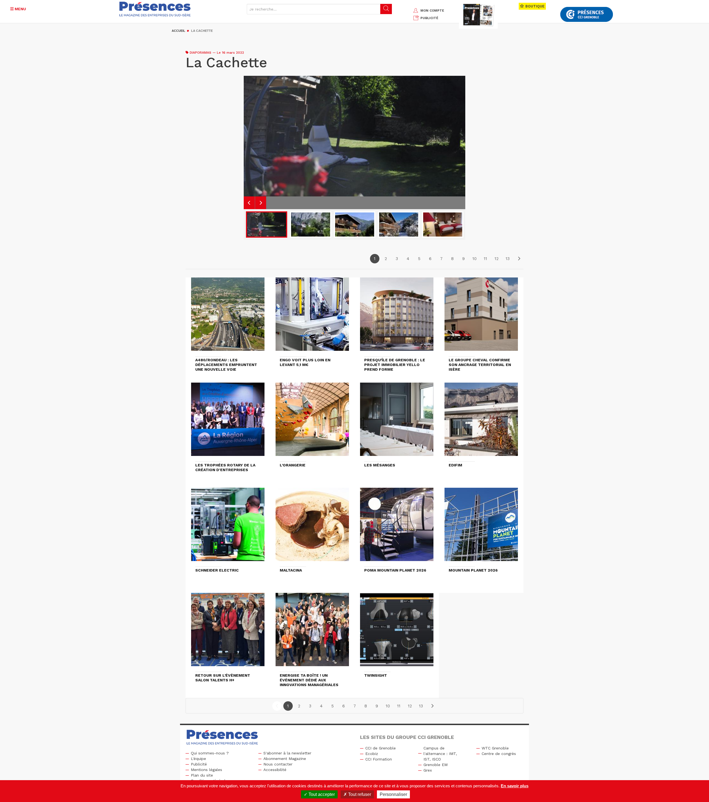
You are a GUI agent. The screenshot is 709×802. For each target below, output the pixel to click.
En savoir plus (514, 785)
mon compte (432, 10)
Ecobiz (371, 753)
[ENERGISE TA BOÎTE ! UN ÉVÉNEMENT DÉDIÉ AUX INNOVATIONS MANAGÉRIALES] (312, 632)
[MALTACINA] (312, 527)
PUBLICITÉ (429, 18)
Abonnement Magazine (284, 758)
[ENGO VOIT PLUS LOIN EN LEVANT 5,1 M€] (312, 316)
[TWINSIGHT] (396, 632)
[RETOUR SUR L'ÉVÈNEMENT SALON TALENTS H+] (227, 632)
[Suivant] (518, 258)
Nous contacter (277, 764)
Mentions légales (206, 769)
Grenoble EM (435, 764)
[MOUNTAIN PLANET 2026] (481, 527)
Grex (427, 770)
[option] (354, 142)
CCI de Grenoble (380, 748)
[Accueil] (155, 9)
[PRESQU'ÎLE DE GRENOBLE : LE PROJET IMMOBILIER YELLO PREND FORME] (396, 316)
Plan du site (202, 775)
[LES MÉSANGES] (396, 422)
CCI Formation (378, 759)
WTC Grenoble (495, 748)
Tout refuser (359, 794)
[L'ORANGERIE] (312, 422)
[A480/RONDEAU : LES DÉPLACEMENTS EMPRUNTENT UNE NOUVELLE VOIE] (227, 316)
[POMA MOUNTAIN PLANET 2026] (396, 527)
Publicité (199, 764)
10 (474, 258)
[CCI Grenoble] (586, 14)
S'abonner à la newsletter (287, 753)
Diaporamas (200, 52)
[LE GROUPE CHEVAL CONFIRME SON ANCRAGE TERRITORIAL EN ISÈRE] (481, 316)
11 (485, 258)
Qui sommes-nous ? (210, 753)
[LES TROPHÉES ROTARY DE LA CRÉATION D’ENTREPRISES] (227, 422)
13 (508, 258)
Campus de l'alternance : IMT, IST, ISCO (440, 753)
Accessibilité (274, 769)
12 (497, 258)
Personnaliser (393, 794)
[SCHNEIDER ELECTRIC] (227, 527)
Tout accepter (321, 794)
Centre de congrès (499, 753)
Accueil (178, 30)
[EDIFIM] (481, 422)
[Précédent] (277, 706)
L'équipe (198, 758)
